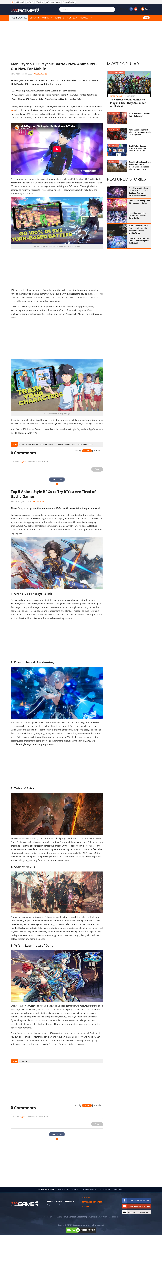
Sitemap (85, 1206)
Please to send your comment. (31, 461)
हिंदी (146, 18)
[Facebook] (131, 9)
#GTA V (30, 2)
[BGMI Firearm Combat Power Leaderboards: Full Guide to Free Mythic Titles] (117, 230)
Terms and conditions (93, 1202)
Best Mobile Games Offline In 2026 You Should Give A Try (137, 148)
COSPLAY (72, 18)
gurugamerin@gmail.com (58, 1205)
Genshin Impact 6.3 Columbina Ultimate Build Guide (137, 215)
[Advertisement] (57, 41)
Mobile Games (40, 74)
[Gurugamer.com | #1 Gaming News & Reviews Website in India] (25, 10)
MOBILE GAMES (19, 18)
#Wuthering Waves (53, 2)
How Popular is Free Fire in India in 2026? (139, 115)
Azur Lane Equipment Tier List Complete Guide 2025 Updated (140, 132)
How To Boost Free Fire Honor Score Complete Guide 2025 (139, 240)
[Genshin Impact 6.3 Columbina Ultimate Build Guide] (117, 217)
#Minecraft (20, 2)
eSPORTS (34, 18)
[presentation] (19, 444)
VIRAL (45, 18)
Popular (98, 450)
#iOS (91, 444)
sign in (23, 461)
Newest (86, 450)
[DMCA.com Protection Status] (81, 1232)
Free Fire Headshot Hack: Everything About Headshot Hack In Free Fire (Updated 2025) (140, 165)
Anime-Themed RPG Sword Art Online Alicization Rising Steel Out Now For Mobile (47, 99)
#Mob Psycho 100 (30, 444)
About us (86, 1197)
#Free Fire (39, 2)
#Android (82, 444)
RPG (13, 110)
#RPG (74, 444)
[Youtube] (135, 9)
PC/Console (38, 501)
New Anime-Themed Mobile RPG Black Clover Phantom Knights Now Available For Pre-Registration (54, 95)
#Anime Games (47, 444)
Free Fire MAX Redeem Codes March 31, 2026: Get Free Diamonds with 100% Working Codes (138, 191)
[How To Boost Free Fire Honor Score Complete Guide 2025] (117, 242)
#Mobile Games (63, 444)
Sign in (147, 9)
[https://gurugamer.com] (25, 1203)
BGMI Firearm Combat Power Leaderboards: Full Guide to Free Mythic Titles (138, 229)
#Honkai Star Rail (69, 2)
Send (97, 469)
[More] (92, 18)
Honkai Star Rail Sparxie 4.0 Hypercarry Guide (139, 201)
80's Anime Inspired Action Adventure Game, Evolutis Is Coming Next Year (44, 91)
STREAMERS (57, 18)
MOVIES (84, 18)
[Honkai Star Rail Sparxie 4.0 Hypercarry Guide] (117, 205)
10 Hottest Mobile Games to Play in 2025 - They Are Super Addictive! (128, 103)
